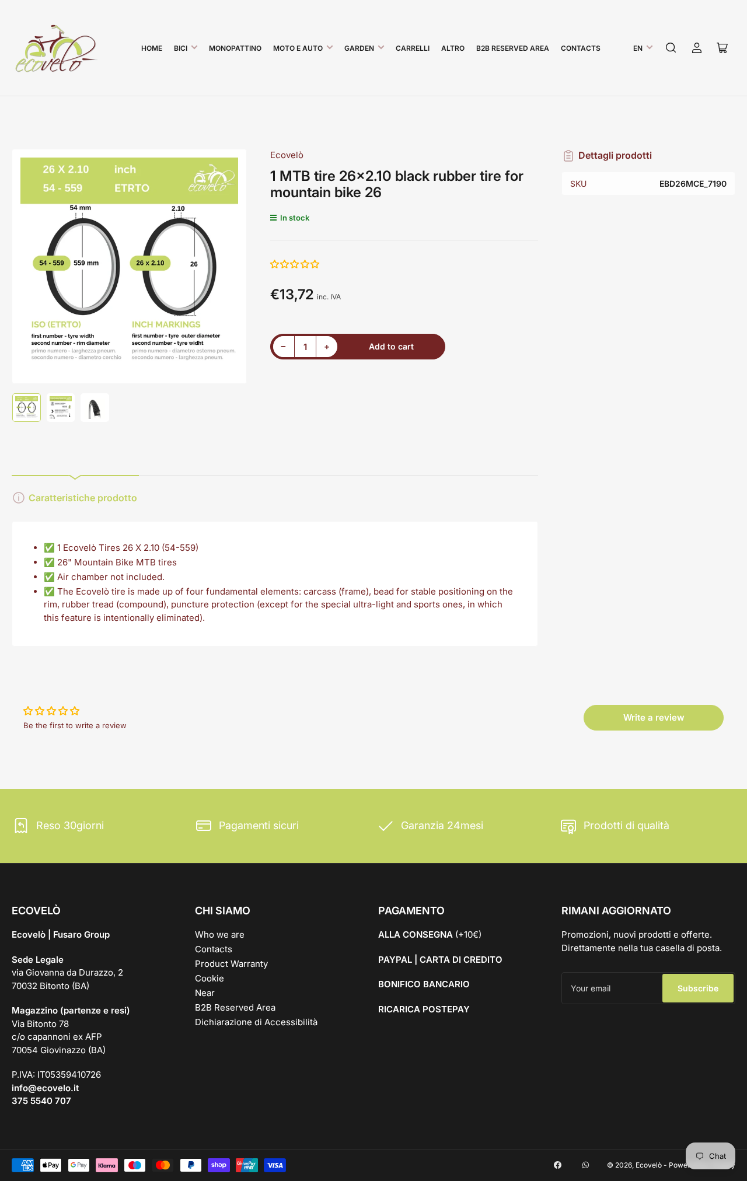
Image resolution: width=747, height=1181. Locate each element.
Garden (359, 48)
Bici (180, 48)
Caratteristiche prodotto (83, 498)
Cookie (209, 978)
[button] (295, 264)
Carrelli (413, 48)
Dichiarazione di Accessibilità (256, 1022)
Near (205, 992)
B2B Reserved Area (512, 48)
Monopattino (235, 48)
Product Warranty (231, 963)
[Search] (671, 48)
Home (151, 48)
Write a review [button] (654, 717)
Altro (453, 48)
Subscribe (698, 988)
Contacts (581, 48)
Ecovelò (286, 154)
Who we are (220, 934)
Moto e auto (298, 48)
